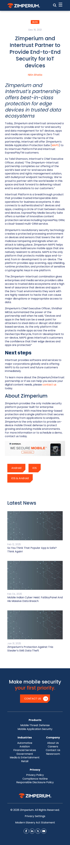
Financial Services (24, 750)
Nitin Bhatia (35, 75)
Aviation (25, 746)
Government (24, 754)
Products (35, 720)
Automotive (24, 743)
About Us (53, 743)
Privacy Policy (35, 775)
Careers (53, 746)
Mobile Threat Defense (35, 725)
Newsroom (53, 754)
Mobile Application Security (35, 729)
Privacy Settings (35, 816)
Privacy (35, 770)
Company (53, 737)
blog (35, 22)
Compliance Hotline (35, 779)
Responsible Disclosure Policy (35, 782)
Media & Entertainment (25, 757)
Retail (24, 761)
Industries (25, 737)
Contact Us (32, 698)
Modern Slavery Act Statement (35, 822)
